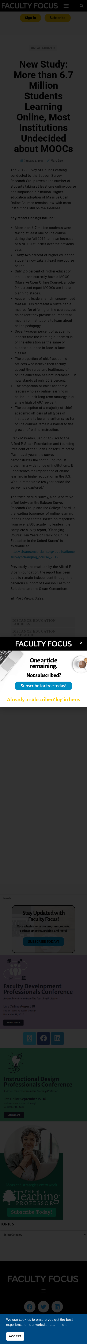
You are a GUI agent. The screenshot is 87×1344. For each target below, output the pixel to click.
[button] (81, 642)
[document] (43, 672)
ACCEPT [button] (15, 1336)
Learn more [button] (59, 1325)
